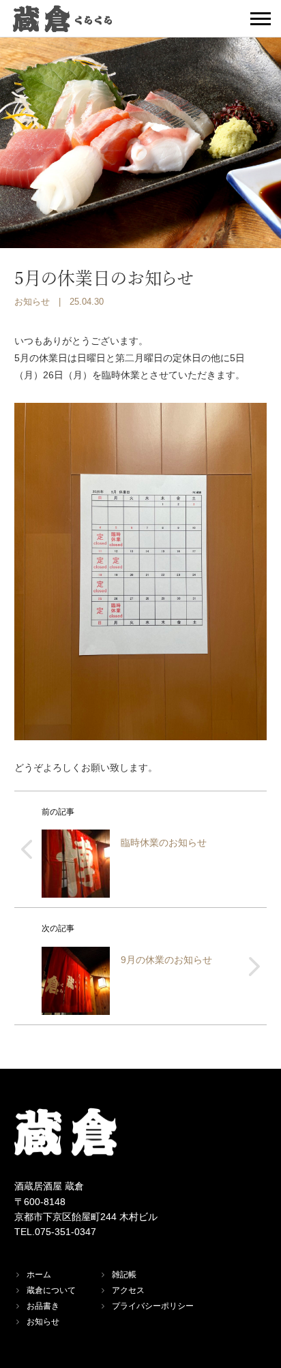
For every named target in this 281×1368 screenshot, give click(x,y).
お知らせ (32, 302)
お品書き (43, 1306)
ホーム (39, 1274)
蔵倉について (51, 1290)
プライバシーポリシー (153, 1306)
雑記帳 (124, 1274)
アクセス (128, 1290)
